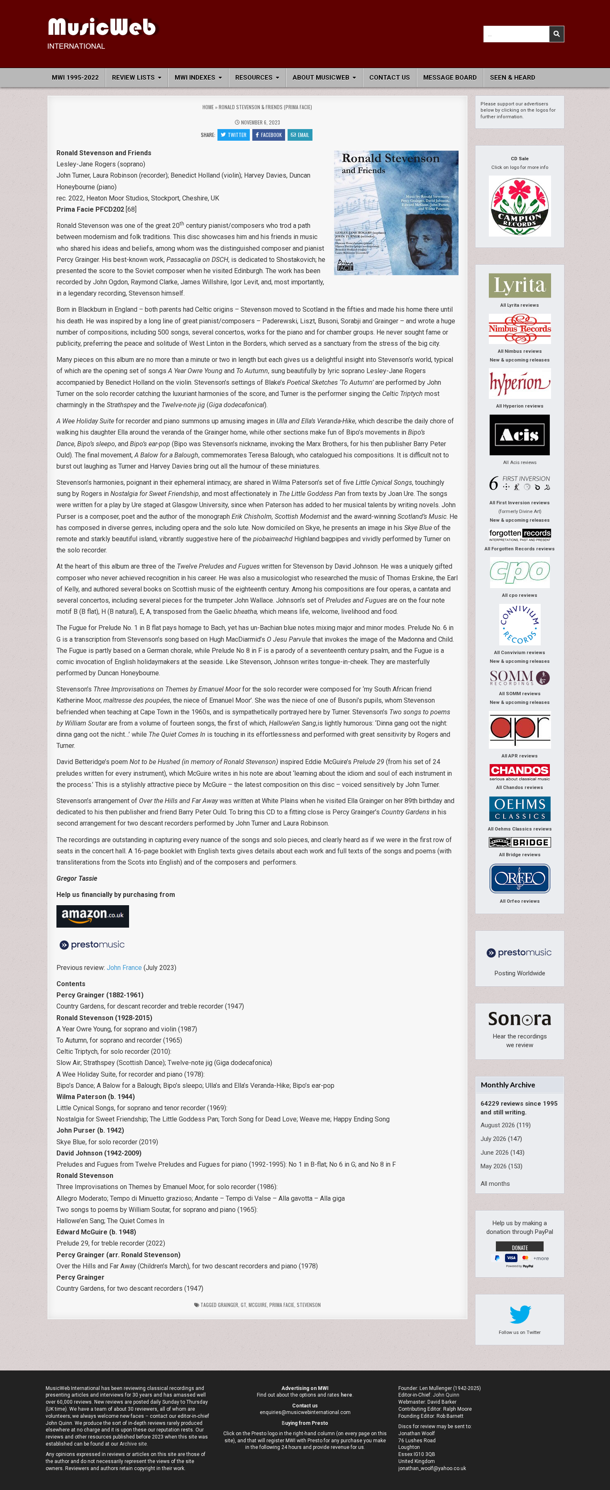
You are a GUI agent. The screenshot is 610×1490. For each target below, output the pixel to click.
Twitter (237, 134)
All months (495, 1183)
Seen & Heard (512, 77)
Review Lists (133, 77)
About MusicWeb (321, 77)
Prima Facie (281, 1304)
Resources (254, 77)
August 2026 (498, 1125)
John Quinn (446, 1395)
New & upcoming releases (520, 360)
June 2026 (495, 1152)
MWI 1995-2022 (75, 77)
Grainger (228, 1304)
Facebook (271, 134)
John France (124, 968)
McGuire (258, 1304)
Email (303, 134)
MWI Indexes (195, 77)
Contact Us (389, 77)
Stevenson (309, 1304)
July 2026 (493, 1139)
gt (243, 1304)
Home (208, 106)
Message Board (450, 77)
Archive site (133, 1444)
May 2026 (494, 1166)
